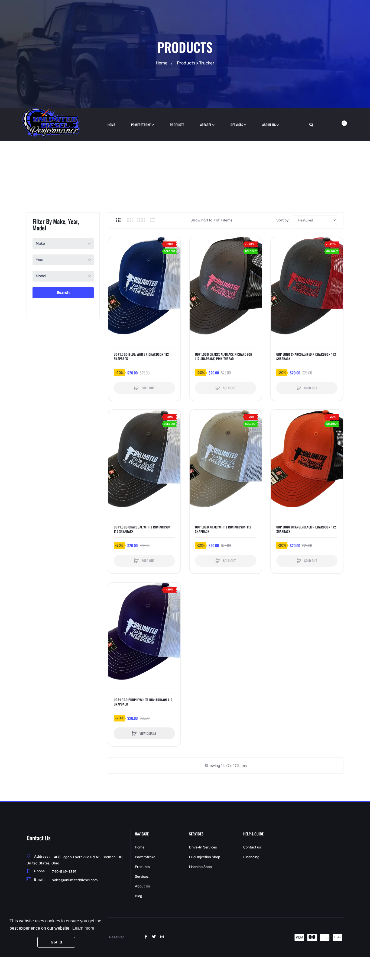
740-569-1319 (64, 872)
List (152, 220)
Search (63, 292)
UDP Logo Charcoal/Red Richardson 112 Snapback (306, 356)
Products (186, 63)
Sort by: (283, 220)
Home (161, 63)
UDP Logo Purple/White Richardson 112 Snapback (143, 702)
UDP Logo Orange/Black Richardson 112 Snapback (306, 529)
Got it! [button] (56, 942)
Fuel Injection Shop (204, 857)
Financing (251, 857)
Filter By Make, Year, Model (56, 224)
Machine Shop (200, 867)
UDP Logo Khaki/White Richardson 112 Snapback (223, 529)
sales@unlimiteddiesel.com (75, 880)
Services (142, 876)
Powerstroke (145, 857)
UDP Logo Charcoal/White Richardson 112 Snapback (142, 529)
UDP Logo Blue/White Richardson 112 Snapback (141, 356)
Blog (138, 896)
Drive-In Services (203, 847)
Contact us (252, 847)
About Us (142, 886)
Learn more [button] (83, 928)
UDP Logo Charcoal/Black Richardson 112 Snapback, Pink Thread (223, 356)
